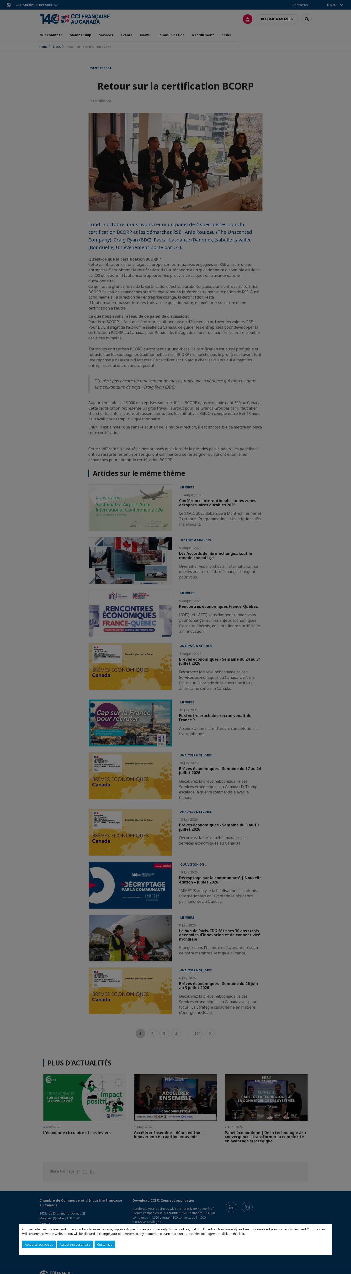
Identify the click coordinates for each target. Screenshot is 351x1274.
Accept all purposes (39, 1244)
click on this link (233, 1233)
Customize (104, 1244)
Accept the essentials (75, 1244)
